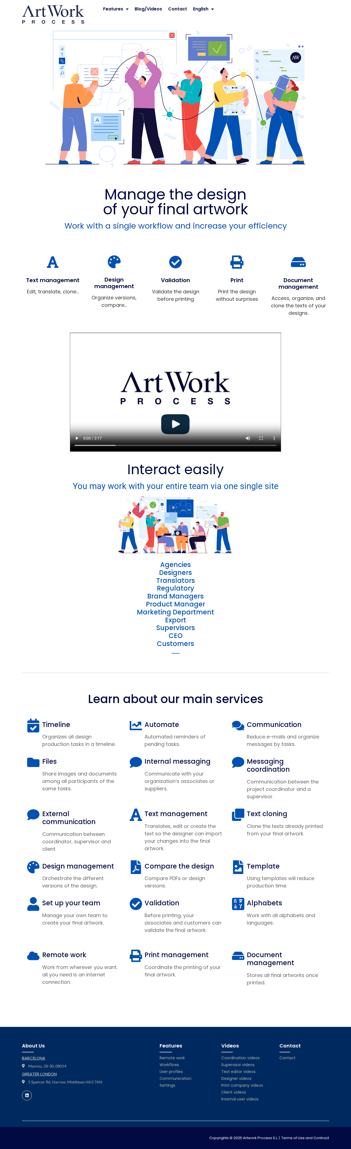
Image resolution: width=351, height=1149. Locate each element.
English (200, 9)
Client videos (233, 1092)
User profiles (171, 1071)
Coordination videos (240, 1058)
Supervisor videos (237, 1064)
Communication (175, 1078)
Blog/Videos (148, 9)
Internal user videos (240, 1099)
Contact (177, 9)
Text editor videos (238, 1071)
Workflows (169, 1064)
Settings (167, 1085)
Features (113, 9)
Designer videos (236, 1078)
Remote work (172, 1058)
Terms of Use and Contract (305, 1137)
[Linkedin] (27, 1095)
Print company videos (242, 1085)
